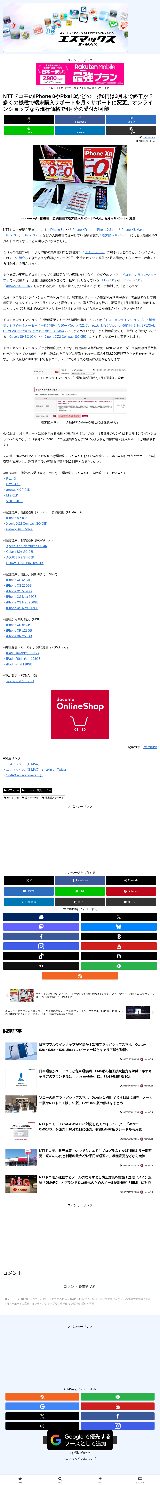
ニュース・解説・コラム (38, 790)
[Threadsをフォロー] (119, 936)
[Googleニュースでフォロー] (42, 1406)
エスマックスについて (81, 1458)
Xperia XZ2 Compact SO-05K (65, 336)
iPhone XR (79, 229)
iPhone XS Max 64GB (21, 596)
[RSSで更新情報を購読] (80, 976)
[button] (131, 130)
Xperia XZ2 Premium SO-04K (26, 546)
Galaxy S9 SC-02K (22, 336)
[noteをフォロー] (119, 956)
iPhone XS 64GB (18, 580)
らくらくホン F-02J (20, 681)
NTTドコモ (13, 790)
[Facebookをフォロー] (41, 936)
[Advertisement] (80, 837)
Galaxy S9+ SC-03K (20, 551)
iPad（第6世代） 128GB (23, 658)
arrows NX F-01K (18, 286)
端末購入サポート (114, 235)
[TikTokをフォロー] (41, 956)
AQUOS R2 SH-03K (20, 557)
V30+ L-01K (132, 280)
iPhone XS (103, 229)
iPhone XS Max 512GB (22, 608)
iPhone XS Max (131, 229)
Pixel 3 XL (32, 235)
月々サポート (94, 252)
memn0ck (150, 747)
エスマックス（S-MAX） (23, 764)
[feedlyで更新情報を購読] (119, 966)
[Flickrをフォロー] (41, 966)
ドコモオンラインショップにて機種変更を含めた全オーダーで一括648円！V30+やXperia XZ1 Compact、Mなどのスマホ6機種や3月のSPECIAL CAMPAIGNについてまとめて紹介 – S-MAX (79, 325)
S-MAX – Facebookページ (24, 775)
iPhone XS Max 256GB (22, 602)
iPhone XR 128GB (19, 630)
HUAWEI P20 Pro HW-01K (25, 563)
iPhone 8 (56, 229)
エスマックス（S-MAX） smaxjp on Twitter (36, 769)
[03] (80, 402)
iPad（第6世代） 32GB (22, 653)
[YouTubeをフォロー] (119, 946)
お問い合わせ (81, 1452)
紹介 (22, 257)
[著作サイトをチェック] (41, 917)
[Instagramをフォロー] (41, 946)
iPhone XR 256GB (19, 636)
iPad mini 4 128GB (19, 664)
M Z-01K (108, 280)
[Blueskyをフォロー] (119, 927)
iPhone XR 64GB (18, 625)
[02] (80, 371)
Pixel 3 (11, 235)
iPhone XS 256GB (19, 585)
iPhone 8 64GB (17, 518)
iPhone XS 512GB (19, 591)
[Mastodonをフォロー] (41, 927)
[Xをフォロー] (119, 917)
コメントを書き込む (80, 1286)
